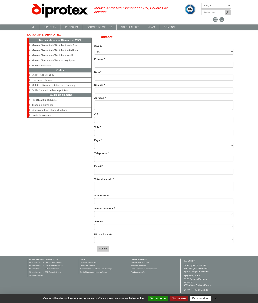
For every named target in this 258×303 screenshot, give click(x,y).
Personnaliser (200, 298)
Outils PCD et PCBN (43, 75)
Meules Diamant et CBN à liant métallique (55, 50)
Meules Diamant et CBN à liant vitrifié (52, 55)
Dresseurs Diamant (42, 80)
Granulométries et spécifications (49, 110)
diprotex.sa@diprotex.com (196, 271)
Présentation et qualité (44, 99)
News (151, 27)
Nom (97, 72)
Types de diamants (42, 104)
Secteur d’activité (104, 208)
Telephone (101, 153)
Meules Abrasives (41, 65)
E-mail (98, 166)
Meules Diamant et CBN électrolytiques (53, 60)
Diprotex (50, 27)
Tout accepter (158, 298)
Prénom (99, 59)
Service (98, 221)
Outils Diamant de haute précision (50, 90)
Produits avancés (41, 115)
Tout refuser (179, 298)
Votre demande (104, 179)
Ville (97, 127)
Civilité (98, 46)
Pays (98, 140)
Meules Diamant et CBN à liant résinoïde (54, 45)
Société (99, 84)
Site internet (101, 195)
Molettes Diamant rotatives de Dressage (54, 85)
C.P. (97, 114)
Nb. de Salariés (103, 234)
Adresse (100, 97)
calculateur (130, 27)
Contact (170, 27)
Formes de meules (99, 27)
